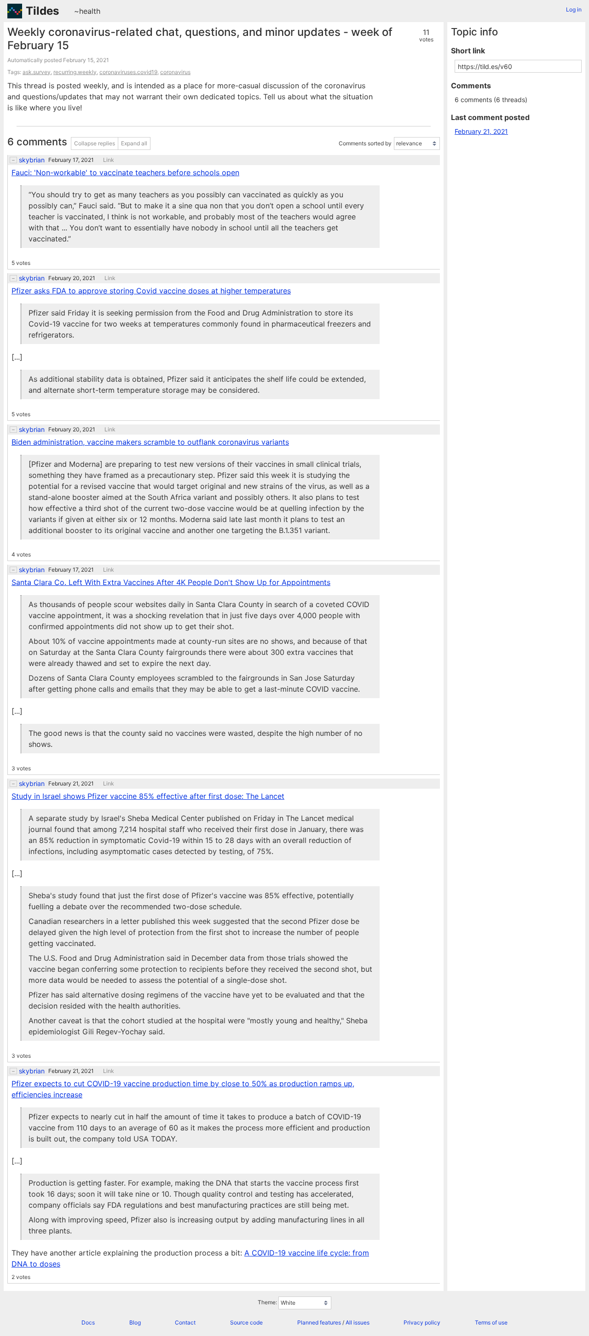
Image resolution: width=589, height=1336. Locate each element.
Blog (135, 1322)
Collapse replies (94, 143)
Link (108, 160)
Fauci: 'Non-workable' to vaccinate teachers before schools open (125, 172)
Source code (246, 1322)
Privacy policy (422, 1322)
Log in (574, 9)
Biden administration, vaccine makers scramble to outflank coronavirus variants (150, 442)
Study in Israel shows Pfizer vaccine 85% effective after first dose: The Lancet (148, 796)
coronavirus (175, 72)
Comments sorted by (365, 143)
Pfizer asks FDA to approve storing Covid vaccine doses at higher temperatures (151, 290)
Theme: (267, 1302)
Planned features (319, 1322)
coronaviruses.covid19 (128, 72)
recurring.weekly (75, 72)
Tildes (42, 10)
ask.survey (37, 72)
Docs (88, 1322)
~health (87, 11)
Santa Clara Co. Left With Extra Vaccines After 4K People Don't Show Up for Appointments (171, 582)
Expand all (134, 143)
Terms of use (491, 1322)
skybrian (32, 160)
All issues (358, 1322)
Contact (185, 1322)
